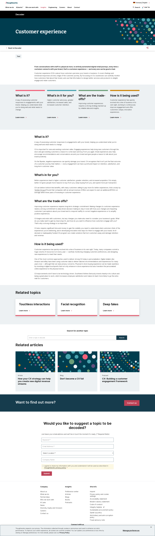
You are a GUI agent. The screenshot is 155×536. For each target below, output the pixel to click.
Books (67, 500)
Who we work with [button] (31, 7)
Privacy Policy (64, 533)
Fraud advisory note (97, 520)
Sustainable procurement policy (101, 510)
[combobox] (72, 338)
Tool (18, 56)
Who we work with (47, 500)
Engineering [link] (53, 7)
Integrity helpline (96, 507)
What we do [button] (9, 7)
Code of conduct (96, 504)
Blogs (67, 497)
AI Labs (43, 502)
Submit (47, 473)
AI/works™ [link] (19, 7)
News (42, 505)
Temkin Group (39, 190)
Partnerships (45, 497)
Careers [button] (62, 7)
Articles (68, 494)
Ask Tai (147, 7)
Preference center (71, 491)
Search (137, 7)
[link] (21, 117)
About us (43, 491)
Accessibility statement (98, 499)
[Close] (151, 527)
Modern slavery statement (99, 502)
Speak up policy (96, 513)
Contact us (44, 513)
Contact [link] (77, 7)
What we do (44, 494)
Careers (43, 511)
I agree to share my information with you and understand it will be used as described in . (76, 467)
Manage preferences (131, 530)
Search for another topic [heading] (77, 331)
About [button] (69, 7)
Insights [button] (43, 7)
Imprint (92, 491)
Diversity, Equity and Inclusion (51, 508)
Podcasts (68, 502)
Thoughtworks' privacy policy (55, 468)
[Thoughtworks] (11, 2)
